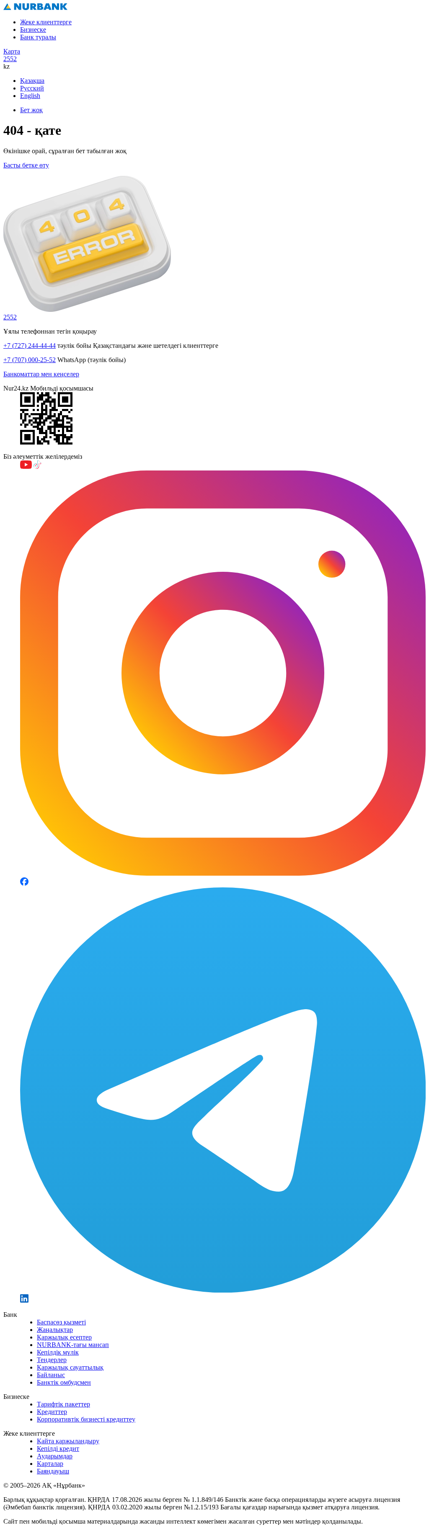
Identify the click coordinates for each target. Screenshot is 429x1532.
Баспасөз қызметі (61, 1322)
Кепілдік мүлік (58, 1352)
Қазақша (32, 80)
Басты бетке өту (26, 165)
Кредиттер (52, 1411)
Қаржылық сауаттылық (70, 1367)
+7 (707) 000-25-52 (29, 359)
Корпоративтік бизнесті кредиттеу (86, 1419)
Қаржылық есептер (64, 1337)
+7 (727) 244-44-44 (29, 345)
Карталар (50, 1463)
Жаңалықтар (55, 1329)
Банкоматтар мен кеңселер (41, 374)
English (30, 95)
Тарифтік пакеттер (63, 1404)
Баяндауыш (53, 1471)
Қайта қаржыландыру (68, 1441)
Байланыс (51, 1374)
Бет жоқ (31, 109)
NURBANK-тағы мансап (73, 1344)
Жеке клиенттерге (46, 22)
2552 (10, 58)
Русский (32, 88)
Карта (11, 51)
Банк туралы (38, 37)
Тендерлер (52, 1359)
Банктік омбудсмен (64, 1382)
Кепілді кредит (58, 1448)
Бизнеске (33, 29)
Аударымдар (54, 1456)
